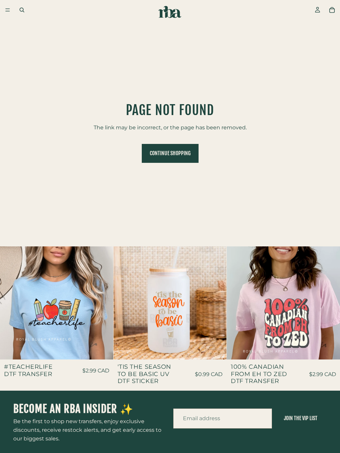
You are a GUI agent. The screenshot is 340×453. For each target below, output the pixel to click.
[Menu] (7, 10)
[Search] (22, 10)
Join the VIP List (300, 418)
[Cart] (332, 10)
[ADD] (103, 349)
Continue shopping (170, 153)
